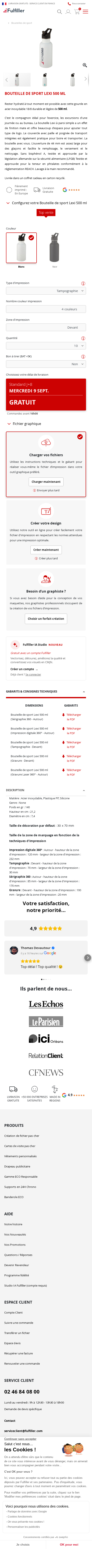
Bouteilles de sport (21, 22)
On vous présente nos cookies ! (26, 1521)
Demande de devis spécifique (23, 1409)
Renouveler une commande (22, 1363)
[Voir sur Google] (14, 950)
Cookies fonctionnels (20, 1516)
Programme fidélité (16, 1275)
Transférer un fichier (17, 1333)
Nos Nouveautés (15, 1234)
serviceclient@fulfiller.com (23, 1431)
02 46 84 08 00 (22, 1391)
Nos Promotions (14, 1245)
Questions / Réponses (18, 1255)
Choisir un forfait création (46, 619)
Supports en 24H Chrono (20, 1187)
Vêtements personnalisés (20, 1156)
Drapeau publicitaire (17, 1166)
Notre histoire (13, 1224)
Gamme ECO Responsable (20, 1176)
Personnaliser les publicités (24, 1526)
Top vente (46, 212)
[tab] (46, 692)
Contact (9, 1421)
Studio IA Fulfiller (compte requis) (25, 1285)
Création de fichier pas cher (21, 1136)
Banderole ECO (14, 1197)
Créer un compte (24, 669)
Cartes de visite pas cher (19, 1146)
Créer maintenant (46, 550)
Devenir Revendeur (16, 1265)
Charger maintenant (46, 482)
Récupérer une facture (18, 1353)
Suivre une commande (18, 1323)
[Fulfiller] (14, 12)
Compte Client (13, 1312)
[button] (85, 65)
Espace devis (12, 1343)
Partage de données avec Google (27, 1511)
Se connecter (33, 674)
